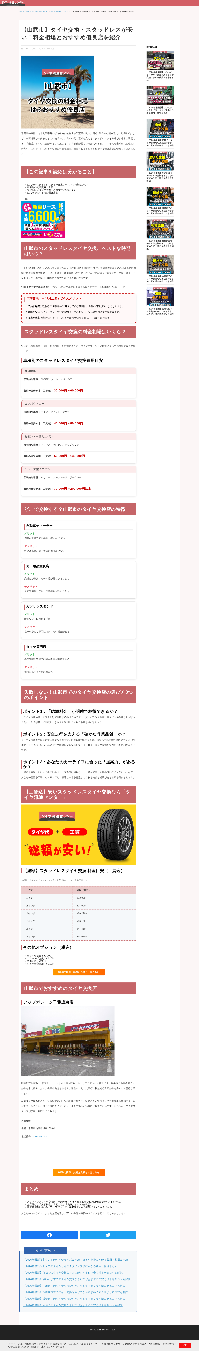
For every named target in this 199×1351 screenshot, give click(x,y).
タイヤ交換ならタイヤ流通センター (33, 12)
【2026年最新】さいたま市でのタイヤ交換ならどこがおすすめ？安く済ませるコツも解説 (77, 1279)
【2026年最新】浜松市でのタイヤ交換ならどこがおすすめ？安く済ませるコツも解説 (74, 1298)
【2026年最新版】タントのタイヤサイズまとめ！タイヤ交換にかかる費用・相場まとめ (75, 1259)
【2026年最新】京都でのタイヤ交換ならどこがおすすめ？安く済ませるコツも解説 (73, 1272)
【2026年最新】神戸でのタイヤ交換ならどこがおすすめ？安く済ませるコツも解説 (73, 1305)
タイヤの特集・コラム (59, 12)
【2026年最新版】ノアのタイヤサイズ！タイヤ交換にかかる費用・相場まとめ (70, 1266)
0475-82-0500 (40, 1136)
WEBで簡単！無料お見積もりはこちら (79, 972)
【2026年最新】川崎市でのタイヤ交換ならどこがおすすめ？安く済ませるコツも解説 (74, 1285)
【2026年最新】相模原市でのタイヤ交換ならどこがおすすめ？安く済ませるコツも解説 (75, 1292)
